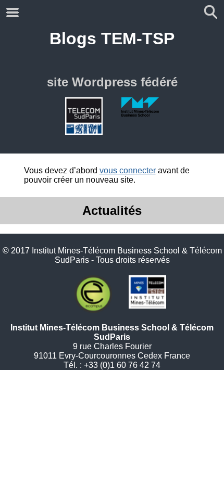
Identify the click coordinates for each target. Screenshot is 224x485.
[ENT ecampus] (93, 294)
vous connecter (127, 170)
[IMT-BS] (140, 116)
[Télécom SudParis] (84, 116)
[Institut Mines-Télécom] (147, 294)
